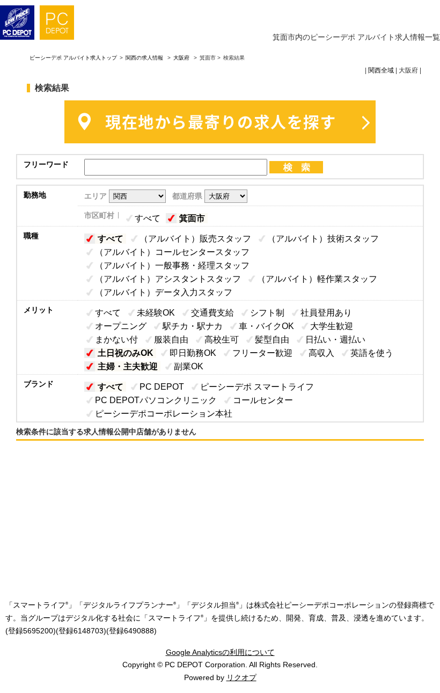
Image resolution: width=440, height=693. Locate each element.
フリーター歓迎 (262, 353)
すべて (147, 218)
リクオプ (241, 677)
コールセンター (263, 400)
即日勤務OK (193, 353)
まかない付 (116, 339)
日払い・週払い (335, 339)
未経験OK (156, 312)
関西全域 (381, 70)
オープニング (120, 326)
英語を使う (371, 353)
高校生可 (221, 339)
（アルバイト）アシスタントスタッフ (168, 278)
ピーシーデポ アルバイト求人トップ (73, 58)
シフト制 (267, 312)
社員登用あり (326, 312)
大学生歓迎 (331, 326)
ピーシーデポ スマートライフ (257, 386)
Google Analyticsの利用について (220, 652)
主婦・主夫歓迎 (128, 366)
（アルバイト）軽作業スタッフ (317, 278)
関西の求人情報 (145, 58)
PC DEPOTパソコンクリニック (156, 400)
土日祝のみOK (125, 353)
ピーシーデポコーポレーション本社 (163, 413)
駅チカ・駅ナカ (193, 326)
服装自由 (171, 339)
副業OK (188, 366)
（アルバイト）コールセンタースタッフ (172, 252)
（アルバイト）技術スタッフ (323, 238)
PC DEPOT (162, 386)
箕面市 (192, 218)
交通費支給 (212, 312)
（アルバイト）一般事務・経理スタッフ (172, 265)
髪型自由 (272, 339)
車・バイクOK (266, 326)
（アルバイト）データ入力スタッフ (163, 292)
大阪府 (181, 58)
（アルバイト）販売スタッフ (195, 238)
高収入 (321, 353)
